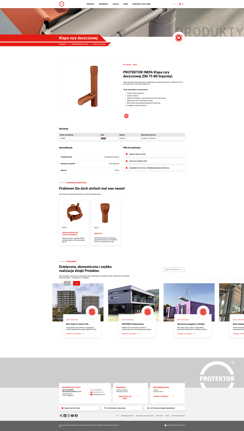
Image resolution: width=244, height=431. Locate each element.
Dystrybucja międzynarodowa (162, 408)
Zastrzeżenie (159, 415)
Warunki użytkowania (178, 415)
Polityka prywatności (127, 415)
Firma (125, 4)
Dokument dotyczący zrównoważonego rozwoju (149, 168)
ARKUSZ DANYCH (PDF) (137, 154)
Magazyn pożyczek (72, 408)
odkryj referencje (172, 269)
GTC (117, 415)
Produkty (90, 4)
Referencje (103, 4)
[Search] (174, 4)
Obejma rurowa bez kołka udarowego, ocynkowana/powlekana (72, 234)
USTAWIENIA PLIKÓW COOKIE (176, 425)
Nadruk (167, 415)
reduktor (98, 233)
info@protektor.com (99, 394)
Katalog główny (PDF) (138, 161)
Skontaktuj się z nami (141, 4)
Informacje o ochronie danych (144, 415)
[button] (182, 4)
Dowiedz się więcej (73, 334)
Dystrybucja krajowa (116, 408)
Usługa (116, 4)
